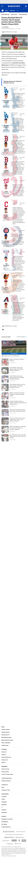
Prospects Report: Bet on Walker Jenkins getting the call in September (18, 403)
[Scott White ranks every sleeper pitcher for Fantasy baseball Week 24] (5, 379)
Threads (3, 810)
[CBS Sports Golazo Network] (14, 834)
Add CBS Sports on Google (10, 32)
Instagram (4, 802)
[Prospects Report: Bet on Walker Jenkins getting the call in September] (5, 404)
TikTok (3, 799)
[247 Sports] (9, 837)
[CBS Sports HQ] (20, 831)
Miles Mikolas (6, 192)
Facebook (4, 804)
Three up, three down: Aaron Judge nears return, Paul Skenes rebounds (17, 419)
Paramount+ (4, 760)
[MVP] (24, 840)
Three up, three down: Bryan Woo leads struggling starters (18, 410)
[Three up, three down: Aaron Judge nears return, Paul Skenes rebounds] (5, 421)
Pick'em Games (5, 729)
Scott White (6, 27)
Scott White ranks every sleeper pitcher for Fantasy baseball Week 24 (17, 377)
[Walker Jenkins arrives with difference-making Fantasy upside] (5, 395)
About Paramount (6, 757)
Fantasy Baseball (23, 14)
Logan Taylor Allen (6, 216)
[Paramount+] (6, 840)
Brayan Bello (6, 150)
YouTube (3, 796)
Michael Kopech (6, 101)
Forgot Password (6, 827)
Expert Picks (14, 14)
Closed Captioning (6, 778)
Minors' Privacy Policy (7, 774)
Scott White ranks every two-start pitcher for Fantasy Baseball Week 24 (18, 386)
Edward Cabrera (6, 242)
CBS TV (3, 762)
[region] (14, 348)
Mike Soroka (5, 311)
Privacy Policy (5, 772)
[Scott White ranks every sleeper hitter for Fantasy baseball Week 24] (5, 370)
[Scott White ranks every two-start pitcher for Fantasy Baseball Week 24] (5, 387)
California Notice (6, 781)
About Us (4, 752)
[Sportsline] (20, 837)
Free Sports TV (5, 735)
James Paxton (5, 171)
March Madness (5, 743)
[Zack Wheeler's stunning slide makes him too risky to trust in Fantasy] (5, 437)
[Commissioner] (16, 840)
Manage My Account (7, 819)
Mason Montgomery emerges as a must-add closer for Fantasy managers (18, 428)
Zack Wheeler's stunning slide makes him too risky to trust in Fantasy (18, 436)
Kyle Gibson (6, 288)
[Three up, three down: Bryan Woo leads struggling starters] (5, 412)
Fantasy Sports (5, 732)
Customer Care (5, 790)
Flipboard (4, 812)
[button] (2, 6)
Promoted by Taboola (21, 336)
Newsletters (4, 821)
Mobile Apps (4, 745)
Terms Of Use (5, 769)
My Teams (4, 824)
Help (2, 787)
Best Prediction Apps (7, 740)
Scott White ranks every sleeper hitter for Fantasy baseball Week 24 (16, 369)
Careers (3, 754)
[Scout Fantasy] (10, 843)
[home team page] (6, 90)
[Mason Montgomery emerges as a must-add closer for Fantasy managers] (5, 429)
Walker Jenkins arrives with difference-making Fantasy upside (17, 394)
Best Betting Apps (6, 737)
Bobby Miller (6, 126)
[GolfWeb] (18, 843)
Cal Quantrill (6, 264)
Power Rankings (5, 14)
